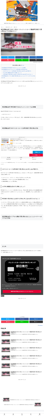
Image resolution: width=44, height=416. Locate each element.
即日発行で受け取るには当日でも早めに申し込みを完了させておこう (18, 74)
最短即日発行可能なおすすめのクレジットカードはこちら (22, 291)
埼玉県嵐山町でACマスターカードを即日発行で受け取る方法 (14, 69)
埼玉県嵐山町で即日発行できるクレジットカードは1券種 (13, 67)
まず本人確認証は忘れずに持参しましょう (12, 72)
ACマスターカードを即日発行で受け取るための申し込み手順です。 (17, 71)
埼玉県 (3, 295)
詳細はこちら (37, 152)
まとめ (3, 77)
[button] (41, 215)
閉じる (22, 65)
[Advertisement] (22, 94)
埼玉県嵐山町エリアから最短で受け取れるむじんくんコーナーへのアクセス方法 (18, 75)
